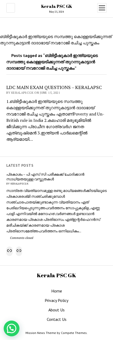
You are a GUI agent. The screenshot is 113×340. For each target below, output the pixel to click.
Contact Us (56, 319)
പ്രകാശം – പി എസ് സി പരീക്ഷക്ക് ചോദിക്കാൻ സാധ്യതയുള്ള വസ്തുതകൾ (45, 176)
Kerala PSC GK (56, 6)
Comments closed (21, 238)
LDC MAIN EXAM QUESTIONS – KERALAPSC (54, 87)
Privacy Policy (56, 300)
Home (56, 291)
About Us (56, 309)
